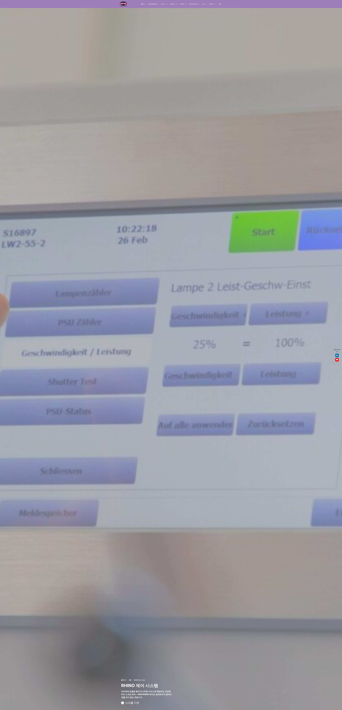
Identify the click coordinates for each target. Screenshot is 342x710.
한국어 (211, 4)
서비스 (163, 4)
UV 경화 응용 (152, 4)
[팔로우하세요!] (337, 355)
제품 (142, 4)
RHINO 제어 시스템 (139, 680)
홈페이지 (123, 680)
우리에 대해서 (193, 4)
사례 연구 (172, 4)
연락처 (182, 4)
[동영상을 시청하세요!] (337, 359)
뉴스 (203, 4)
